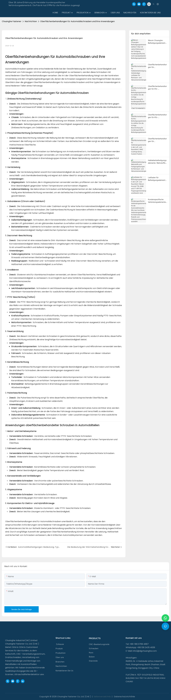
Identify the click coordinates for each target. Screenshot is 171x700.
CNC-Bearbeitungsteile (99, 644)
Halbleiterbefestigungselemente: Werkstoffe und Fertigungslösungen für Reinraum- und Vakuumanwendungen (157, 161)
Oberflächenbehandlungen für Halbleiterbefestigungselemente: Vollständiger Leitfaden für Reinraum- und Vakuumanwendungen (157, 65)
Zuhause (60, 644)
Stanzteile (93, 661)
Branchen (60, 661)
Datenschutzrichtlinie (124, 696)
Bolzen (92, 656)
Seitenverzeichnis (102, 696)
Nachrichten (31, 21)
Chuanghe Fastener (11, 21)
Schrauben (93, 648)
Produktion (60, 653)
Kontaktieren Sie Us (64, 670)
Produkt (59, 648)
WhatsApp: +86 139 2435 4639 (140, 647)
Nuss (91, 652)
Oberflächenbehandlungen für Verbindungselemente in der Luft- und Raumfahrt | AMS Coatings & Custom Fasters (157, 140)
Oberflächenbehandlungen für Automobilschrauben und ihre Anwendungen (77, 21)
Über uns (60, 657)
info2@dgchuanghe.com (145, 650)
